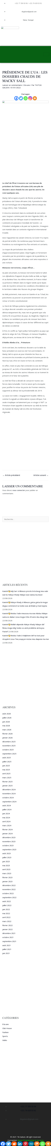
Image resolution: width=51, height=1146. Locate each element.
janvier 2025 (7, 785)
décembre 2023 (9, 837)
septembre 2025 (9, 753)
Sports (5, 1036)
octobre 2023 (8, 845)
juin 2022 (6, 909)
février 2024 (7, 829)
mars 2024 (6, 825)
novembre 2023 (9, 841)
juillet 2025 (6, 761)
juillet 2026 (6, 717)
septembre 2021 (9, 941)
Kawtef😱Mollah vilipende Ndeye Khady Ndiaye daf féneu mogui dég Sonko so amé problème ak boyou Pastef (23, 628)
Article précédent (11, 475)
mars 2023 (6, 873)
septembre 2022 (9, 897)
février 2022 (7, 925)
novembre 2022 (9, 889)
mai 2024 (6, 817)
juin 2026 (6, 721)
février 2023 (7, 877)
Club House (7, 1028)
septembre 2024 (9, 801)
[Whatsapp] (25, 98)
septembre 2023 (9, 849)
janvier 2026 (7, 737)
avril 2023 (6, 869)
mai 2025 (6, 769)
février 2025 (7, 781)
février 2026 (7, 733)
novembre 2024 (9, 793)
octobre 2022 (8, 893)
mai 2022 (6, 913)
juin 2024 (6, 813)
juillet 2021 (6, 949)
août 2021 (6, 945)
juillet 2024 (6, 809)
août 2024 (6, 805)
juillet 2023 (6, 857)
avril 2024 (6, 821)
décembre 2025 (9, 741)
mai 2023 (6, 865)
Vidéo (4, 1040)
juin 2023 (6, 861)
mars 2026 (6, 729)
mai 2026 (6, 725)
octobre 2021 (8, 937)
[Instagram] (30, 98)
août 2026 (6, 713)
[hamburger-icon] (46, 54)
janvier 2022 (7, 929)
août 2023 (6, 853)
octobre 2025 (8, 749)
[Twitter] (21, 98)
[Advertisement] (25, 155)
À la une (27, 85)
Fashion (5, 1032)
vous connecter (18, 490)
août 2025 (6, 757)
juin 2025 (6, 765)
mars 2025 (6, 777)
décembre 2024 (9, 789)
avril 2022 (6, 917)
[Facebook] (16, 98)
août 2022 (6, 901)
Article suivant (40, 475)
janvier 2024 (7, 833)
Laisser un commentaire (12, 85)
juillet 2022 (6, 905)
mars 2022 (6, 921)
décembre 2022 (9, 885)
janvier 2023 (7, 881)
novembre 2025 (9, 745)
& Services (39, 1140)
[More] (35, 98)
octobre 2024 (8, 797)
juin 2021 (6, 953)
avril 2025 (6, 773)
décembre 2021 (9, 933)
